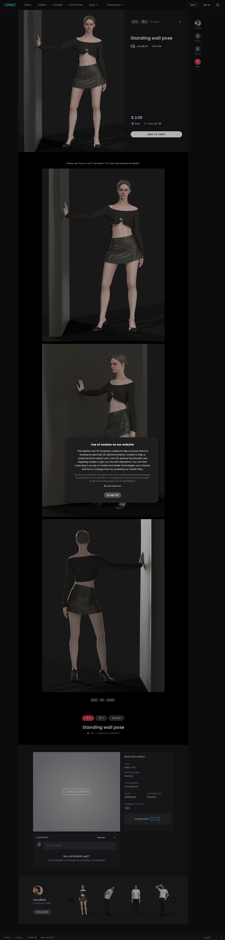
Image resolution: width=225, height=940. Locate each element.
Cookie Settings (127, 481)
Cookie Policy (136, 469)
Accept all (112, 495)
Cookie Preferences (113, 486)
